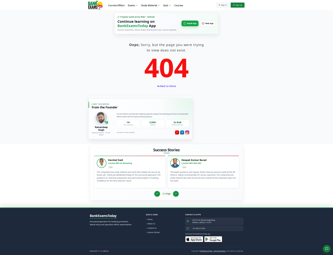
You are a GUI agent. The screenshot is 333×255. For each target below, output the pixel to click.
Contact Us (152, 228)
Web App (209, 23)
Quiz (165, 5)
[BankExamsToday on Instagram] (187, 132)
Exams (131, 5)
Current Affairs (116, 5)
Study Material (149, 5)
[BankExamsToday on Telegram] (182, 132)
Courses (178, 5)
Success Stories (154, 232)
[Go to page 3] (176, 194)
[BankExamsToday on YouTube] (177, 132)
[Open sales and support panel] (326, 248)
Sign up (238, 5)
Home (150, 219)
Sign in (224, 5)
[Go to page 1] (157, 194)
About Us (151, 224)
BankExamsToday (103, 216)
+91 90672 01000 (198, 228)
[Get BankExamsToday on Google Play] (213, 239)
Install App (192, 23)
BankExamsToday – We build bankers (213, 251)
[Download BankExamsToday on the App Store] (194, 239)
